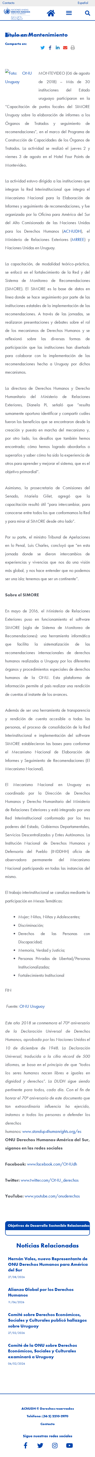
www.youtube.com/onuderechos (52, 1196)
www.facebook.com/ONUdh (52, 1164)
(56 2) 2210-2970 (55, 1416)
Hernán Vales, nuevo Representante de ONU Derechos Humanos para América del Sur (48, 1264)
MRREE (78, 239)
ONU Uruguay (32, 1006)
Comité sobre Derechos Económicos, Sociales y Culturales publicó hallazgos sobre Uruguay (47, 1320)
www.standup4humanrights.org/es (51, 1131)
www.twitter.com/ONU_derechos (49, 1180)
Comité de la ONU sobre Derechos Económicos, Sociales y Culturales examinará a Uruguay (42, 1350)
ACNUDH (72, 231)
